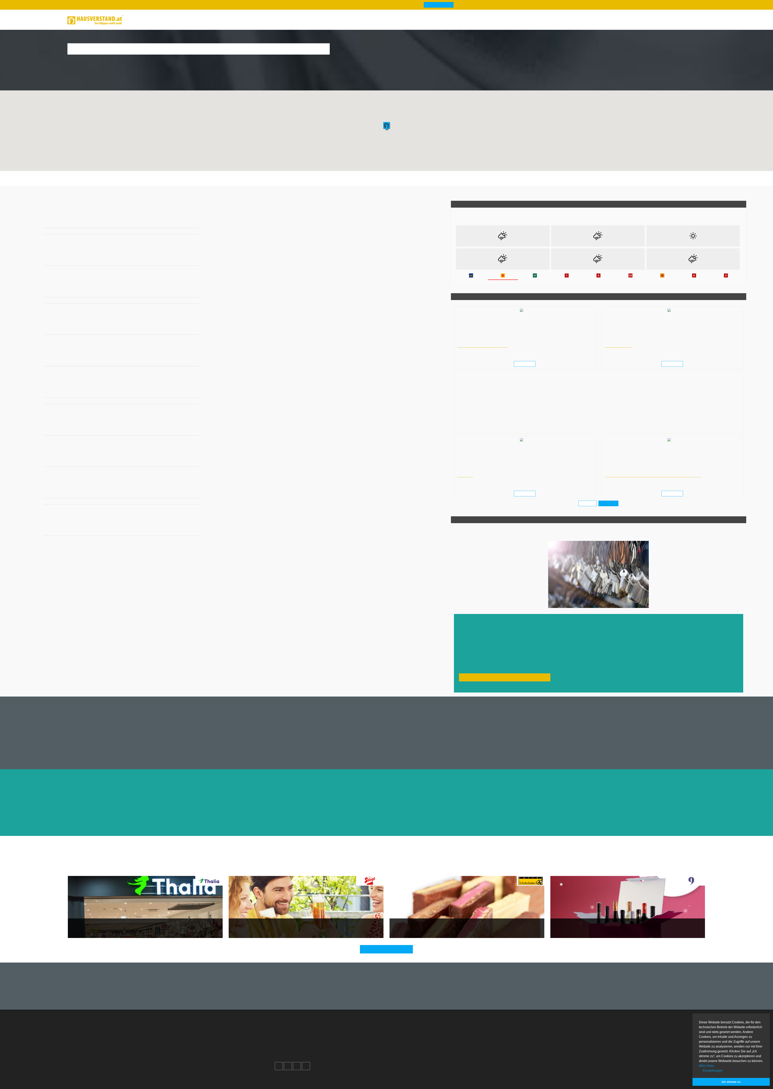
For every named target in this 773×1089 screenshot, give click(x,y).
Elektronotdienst (462, 1035)
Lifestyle (437, 870)
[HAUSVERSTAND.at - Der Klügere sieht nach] (95, 20)
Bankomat (328, 181)
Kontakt (341, 1026)
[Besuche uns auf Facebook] (279, 1061)
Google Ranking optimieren (298, 1030)
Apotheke (311, 181)
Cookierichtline (346, 1045)
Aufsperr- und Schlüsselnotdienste (89, 192)
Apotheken (401, 1035)
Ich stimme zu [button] (731, 1081)
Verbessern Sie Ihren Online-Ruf (301, 1035)
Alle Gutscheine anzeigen (388, 949)
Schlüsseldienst (457, 181)
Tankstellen (402, 1055)
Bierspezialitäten (244, 927)
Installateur (413, 181)
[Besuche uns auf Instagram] (288, 1061)
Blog (135, 20)
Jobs (339, 1030)
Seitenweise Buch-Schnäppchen (95, 927)
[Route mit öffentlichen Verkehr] (183, 222)
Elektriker (395, 181)
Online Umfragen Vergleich (470, 1056)
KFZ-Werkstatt (434, 181)
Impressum (344, 1035)
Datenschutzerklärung (352, 1040)
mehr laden (588, 503)
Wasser (422, 870)
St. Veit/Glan (133, 192)
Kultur (350, 870)
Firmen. (281, 1076)
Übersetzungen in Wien (469, 471)
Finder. (295, 1076)
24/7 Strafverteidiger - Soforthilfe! (480, 346)
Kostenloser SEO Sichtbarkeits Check (686, 20)
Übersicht (458, 1026)
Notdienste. (334, 1076)
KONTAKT (464, 475)
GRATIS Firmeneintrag (434, 4)
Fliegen (364, 870)
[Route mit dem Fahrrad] (188, 222)
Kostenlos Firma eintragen (297, 1045)
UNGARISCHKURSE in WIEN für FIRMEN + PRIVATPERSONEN (648, 475)
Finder (182, 20)
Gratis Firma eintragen (652, 20)
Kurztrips (406, 870)
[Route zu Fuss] (194, 222)
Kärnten (117, 192)
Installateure (460, 1040)
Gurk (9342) (151, 192)
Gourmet (336, 870)
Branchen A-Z (403, 1026)
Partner (341, 1055)
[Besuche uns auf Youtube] (297, 1061)
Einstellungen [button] (712, 1070)
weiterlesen (526, 363)
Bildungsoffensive (617, 346)
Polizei (363, 181)
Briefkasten (347, 181)
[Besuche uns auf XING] (306, 1061)
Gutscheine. (312, 1076)
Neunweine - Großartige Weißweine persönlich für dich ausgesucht (604, 927)
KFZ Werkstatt (461, 1045)
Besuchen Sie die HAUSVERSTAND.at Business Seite (500, 677)
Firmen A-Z (401, 1030)
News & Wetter (157, 20)
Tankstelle (378, 181)
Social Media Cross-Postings (299, 1040)
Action (391, 870)
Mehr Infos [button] (706, 1065)
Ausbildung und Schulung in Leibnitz (624, 342)
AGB (339, 1050)
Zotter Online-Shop (406, 927)
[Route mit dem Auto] (177, 222)
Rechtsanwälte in (466, 342)
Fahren (378, 870)
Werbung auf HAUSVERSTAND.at (302, 1026)
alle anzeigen (608, 503)
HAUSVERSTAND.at (54, 192)
